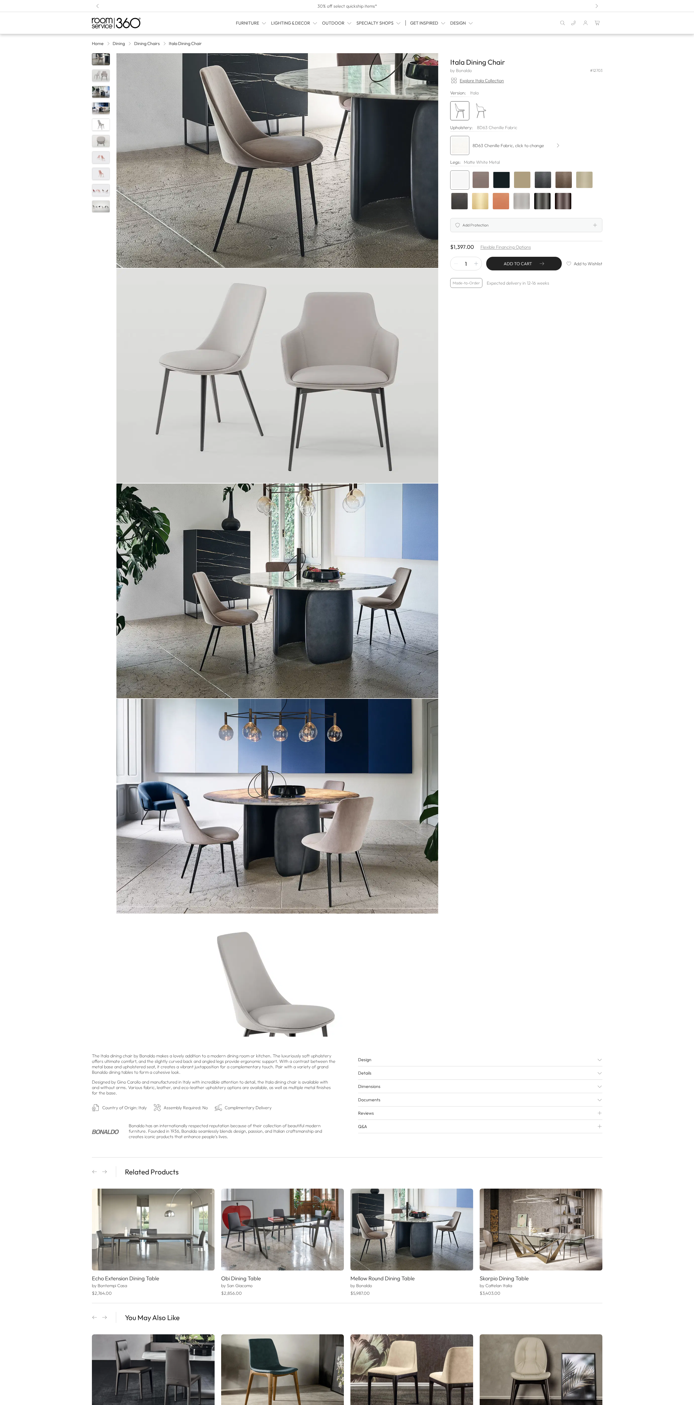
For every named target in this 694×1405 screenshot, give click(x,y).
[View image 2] (101, 76)
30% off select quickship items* (347, 6)
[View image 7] (101, 157)
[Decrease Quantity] (456, 264)
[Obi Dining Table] (282, 1229)
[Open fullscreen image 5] (277, 1021)
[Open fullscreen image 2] (277, 376)
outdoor (333, 23)
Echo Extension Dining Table (125, 1278)
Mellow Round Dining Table (382, 1278)
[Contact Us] (573, 23)
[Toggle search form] (562, 23)
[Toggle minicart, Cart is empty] (597, 23)
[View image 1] (101, 59)
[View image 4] (101, 108)
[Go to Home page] (127, 23)
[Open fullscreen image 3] (277, 591)
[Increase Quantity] (476, 264)
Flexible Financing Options (505, 247)
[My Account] (585, 23)
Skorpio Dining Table (504, 1278)
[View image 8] (101, 174)
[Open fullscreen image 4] (277, 806)
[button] (94, 1172)
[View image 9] (101, 190)
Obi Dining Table (241, 1278)
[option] (459, 180)
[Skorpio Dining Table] (541, 1229)
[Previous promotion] (98, 6)
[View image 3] (101, 92)
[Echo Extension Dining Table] (153, 1229)
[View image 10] (101, 207)
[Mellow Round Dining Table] (411, 1229)
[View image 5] (101, 125)
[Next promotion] (596, 6)
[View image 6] (101, 141)
